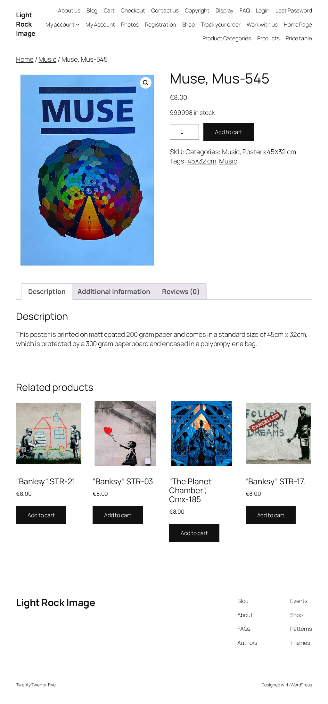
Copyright (197, 10)
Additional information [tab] (114, 291)
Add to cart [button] (41, 515)
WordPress (301, 685)
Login (263, 10)
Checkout (133, 10)
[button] (146, 83)
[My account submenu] (77, 24)
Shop (188, 24)
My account (60, 24)
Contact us (165, 10)
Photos (130, 24)
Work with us (262, 24)
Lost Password (293, 10)
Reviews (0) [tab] (181, 291)
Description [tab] (47, 291)
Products (268, 38)
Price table (299, 38)
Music (47, 59)
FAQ (245, 10)
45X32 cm (201, 160)
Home (25, 59)
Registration (160, 24)
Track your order (220, 24)
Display (224, 10)
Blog (92, 10)
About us (69, 10)
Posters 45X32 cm (269, 151)
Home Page (298, 24)
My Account (100, 24)
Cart (109, 10)
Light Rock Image (25, 24)
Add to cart (228, 132)
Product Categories (226, 38)
